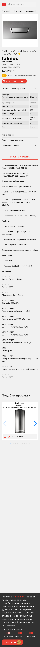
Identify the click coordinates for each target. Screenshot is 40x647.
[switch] (20, 633)
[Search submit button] (32, 4)
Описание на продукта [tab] (20, 157)
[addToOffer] (9, 437)
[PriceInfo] (5, 437)
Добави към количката (15, 81)
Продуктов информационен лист (22, 75)
